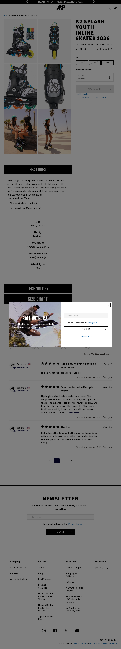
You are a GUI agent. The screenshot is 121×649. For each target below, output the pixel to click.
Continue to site (86, 336)
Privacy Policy (93, 322)
